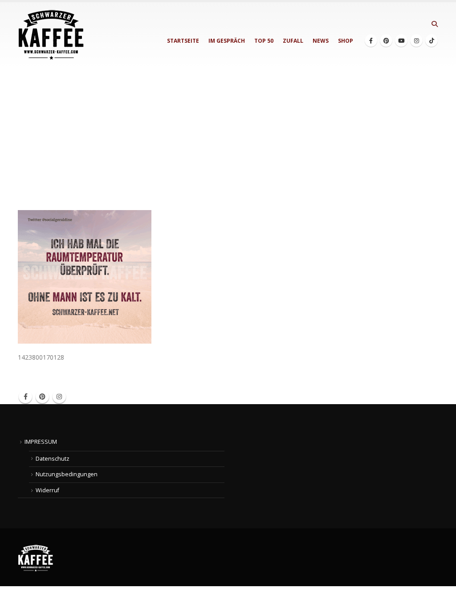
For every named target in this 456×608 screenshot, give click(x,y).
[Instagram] (416, 40)
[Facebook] (371, 40)
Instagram (59, 396)
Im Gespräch (226, 41)
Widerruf (47, 490)
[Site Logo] (51, 35)
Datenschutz (52, 458)
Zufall (293, 41)
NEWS (321, 41)
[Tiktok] (431, 40)
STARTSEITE (183, 41)
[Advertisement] (228, 134)
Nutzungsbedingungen (67, 474)
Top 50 (263, 41)
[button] (434, 24)
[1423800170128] (84, 276)
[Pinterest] (386, 40)
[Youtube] (401, 40)
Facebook (25, 396)
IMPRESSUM (40, 442)
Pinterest (42, 396)
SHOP (345, 41)
